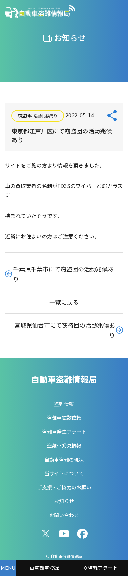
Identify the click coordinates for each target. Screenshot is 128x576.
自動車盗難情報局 (64, 379)
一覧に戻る (64, 302)
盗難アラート (102, 567)
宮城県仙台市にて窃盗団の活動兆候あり (64, 330)
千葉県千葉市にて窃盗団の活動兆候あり (63, 274)
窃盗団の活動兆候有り (37, 115)
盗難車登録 (46, 567)
